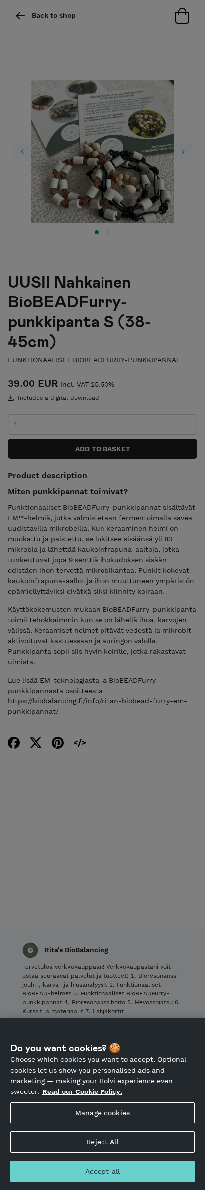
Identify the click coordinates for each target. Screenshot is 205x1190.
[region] (102, 1104)
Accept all (102, 1171)
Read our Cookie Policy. (82, 1091)
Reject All (102, 1142)
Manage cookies (102, 1113)
